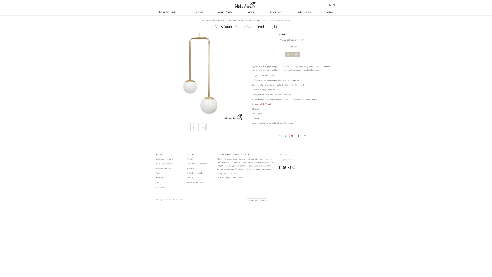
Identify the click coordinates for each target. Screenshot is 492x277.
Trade (158, 173)
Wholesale (160, 177)
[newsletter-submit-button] (333, 160)
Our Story (190, 159)
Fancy (298, 136)
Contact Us (160, 187)
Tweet (285, 136)
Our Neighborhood (194, 173)
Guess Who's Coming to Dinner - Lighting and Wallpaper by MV (238, 20)
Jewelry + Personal (225, 12)
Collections (211, 20)
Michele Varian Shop (176, 200)
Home (204, 20)
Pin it (292, 136)
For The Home (197, 12)
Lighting (251, 12)
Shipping (159, 182)
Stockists (190, 168)
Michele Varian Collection (166, 12)
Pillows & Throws (276, 12)
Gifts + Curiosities (305, 12)
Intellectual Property (195, 182)
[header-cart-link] (333, 5)
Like (279, 136)
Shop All (330, 12)
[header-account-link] (329, 5)
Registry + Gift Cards (164, 168)
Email (305, 136)
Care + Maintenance (164, 163)
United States (256, 200)
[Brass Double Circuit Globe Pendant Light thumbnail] (194, 127)
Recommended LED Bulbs (262, 104)
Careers (190, 177)
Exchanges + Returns (164, 159)
